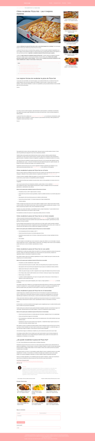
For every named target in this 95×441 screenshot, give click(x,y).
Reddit (39, 362)
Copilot (41, 361)
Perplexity (32, 361)
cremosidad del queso (52, 173)
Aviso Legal (34, 438)
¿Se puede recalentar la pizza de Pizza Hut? (27, 73)
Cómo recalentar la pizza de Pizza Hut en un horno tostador (30, 68)
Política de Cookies (47, 438)
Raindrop (36, 362)
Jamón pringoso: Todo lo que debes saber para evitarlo (26, 378)
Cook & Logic (27, 3)
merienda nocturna (36, 167)
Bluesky (42, 362)
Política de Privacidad (54, 438)
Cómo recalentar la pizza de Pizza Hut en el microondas (30, 71)
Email (34, 362)
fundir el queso (52, 280)
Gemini (27, 361)
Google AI (24, 361)
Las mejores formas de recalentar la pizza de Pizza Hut (28, 65)
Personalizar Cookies (40, 438)
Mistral (38, 361)
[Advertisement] (38, 99)
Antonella (24, 366)
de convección (56, 184)
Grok (29, 361)
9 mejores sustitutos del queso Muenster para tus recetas (50, 378)
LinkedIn (20, 362)
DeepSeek (35, 361)
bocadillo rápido (44, 218)
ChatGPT (21, 361)
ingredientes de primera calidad (38, 116)
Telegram (27, 362)
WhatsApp (31, 362)
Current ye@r (20, 425)
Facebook (24, 362)
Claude (18, 361)
